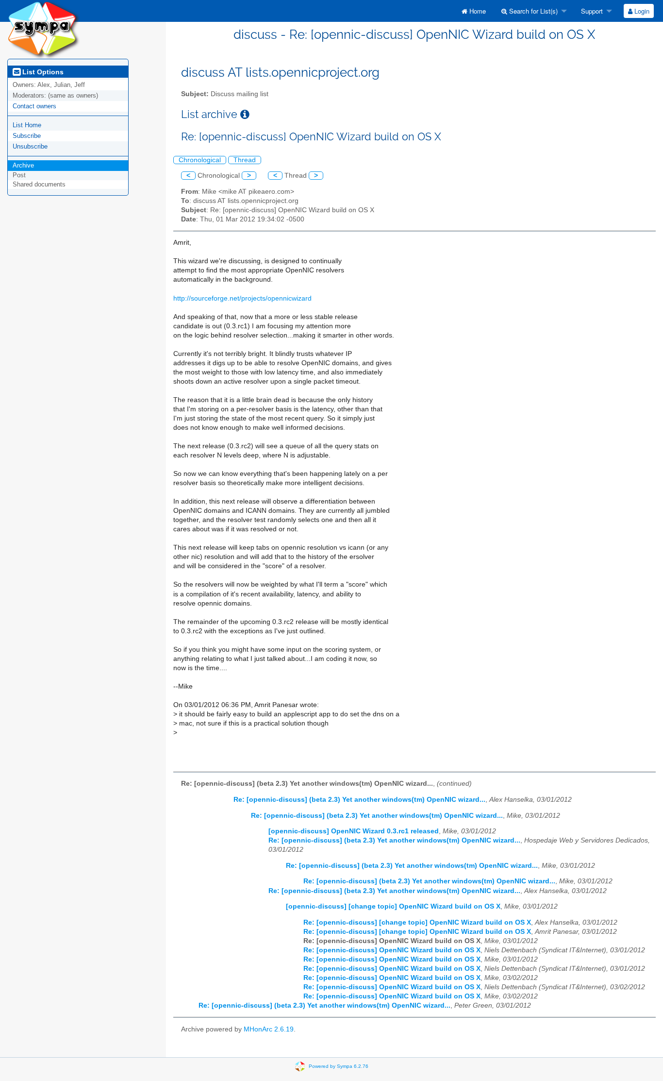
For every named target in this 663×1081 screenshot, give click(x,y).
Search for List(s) (532, 11)
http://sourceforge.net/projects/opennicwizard (242, 298)
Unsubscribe (30, 146)
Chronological (200, 160)
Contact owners (34, 106)
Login (640, 11)
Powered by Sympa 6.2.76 (338, 1065)
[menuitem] (474, 11)
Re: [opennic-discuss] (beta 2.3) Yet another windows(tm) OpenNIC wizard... (359, 799)
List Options (42, 72)
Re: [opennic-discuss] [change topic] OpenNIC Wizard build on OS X (417, 922)
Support (591, 11)
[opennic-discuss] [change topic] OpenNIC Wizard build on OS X (393, 906)
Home (476, 11)
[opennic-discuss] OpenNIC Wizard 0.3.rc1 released (353, 831)
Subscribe (27, 135)
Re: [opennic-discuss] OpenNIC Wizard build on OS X (392, 950)
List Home (27, 125)
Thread (244, 160)
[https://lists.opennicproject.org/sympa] (43, 29)
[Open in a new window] (244, 114)
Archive (23, 165)
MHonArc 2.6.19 (269, 1029)
